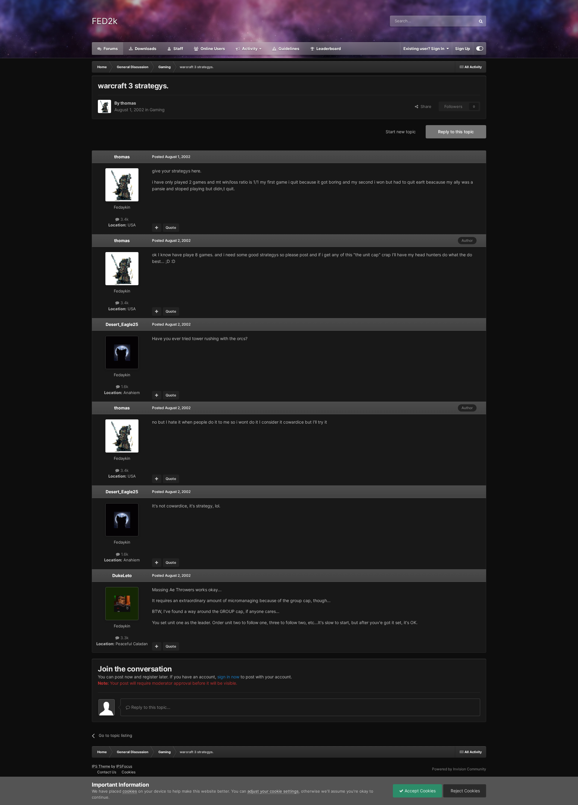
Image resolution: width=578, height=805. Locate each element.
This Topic (458, 21)
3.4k (124, 219)
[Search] (480, 21)
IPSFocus (124, 766)
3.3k (124, 637)
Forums (110, 48)
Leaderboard (328, 48)
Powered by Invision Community (459, 769)
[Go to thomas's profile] (104, 106)
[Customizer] (479, 48)
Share (424, 106)
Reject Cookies (464, 790)
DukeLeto (122, 575)
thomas (128, 103)
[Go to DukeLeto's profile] (121, 603)
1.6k (124, 386)
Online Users (212, 48)
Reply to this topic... (150, 707)
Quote (171, 227)
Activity (249, 48)
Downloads (145, 48)
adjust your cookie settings (273, 791)
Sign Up (462, 48)
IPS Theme (101, 766)
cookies (130, 791)
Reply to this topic (456, 131)
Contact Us (106, 772)
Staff (177, 48)
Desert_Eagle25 (122, 324)
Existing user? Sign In (424, 48)
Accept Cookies (419, 790)
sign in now (228, 676)
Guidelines (288, 48)
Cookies (128, 772)
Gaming (157, 109)
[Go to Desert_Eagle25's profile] (121, 352)
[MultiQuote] (156, 227)
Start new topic (401, 131)
